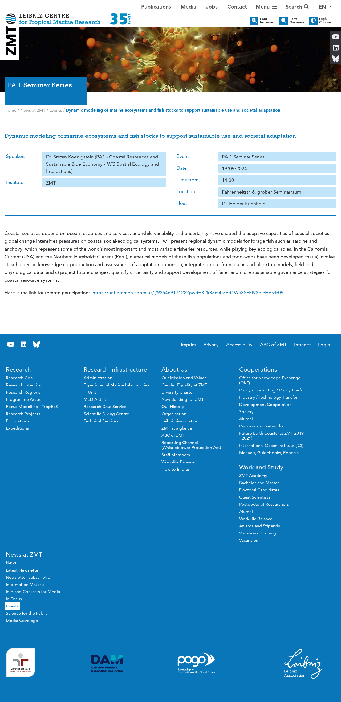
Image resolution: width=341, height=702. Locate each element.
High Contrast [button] (326, 21)
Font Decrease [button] (297, 21)
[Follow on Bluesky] (36, 344)
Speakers (16, 156)
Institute (14, 182)
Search (295, 6)
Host (182, 203)
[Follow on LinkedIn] (23, 344)
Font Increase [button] (266, 21)
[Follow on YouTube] (11, 344)
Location (186, 191)
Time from (187, 180)
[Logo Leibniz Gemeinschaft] (303, 663)
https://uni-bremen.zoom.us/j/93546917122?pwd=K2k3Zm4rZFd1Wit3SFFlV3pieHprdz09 (187, 292)
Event (183, 156)
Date (182, 168)
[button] (325, 6)
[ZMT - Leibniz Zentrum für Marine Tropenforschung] (68, 15)
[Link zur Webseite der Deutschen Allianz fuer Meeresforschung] (107, 663)
